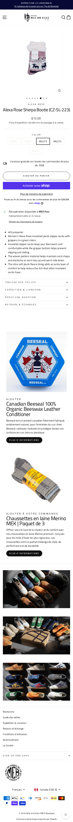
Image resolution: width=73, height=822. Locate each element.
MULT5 (36, 151)
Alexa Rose (36, 104)
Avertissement (11, 740)
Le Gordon (8, 745)
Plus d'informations (24, 440)
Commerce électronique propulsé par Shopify (36, 819)
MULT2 (29, 141)
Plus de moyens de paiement (36, 194)
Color (36, 134)
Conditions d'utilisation (15, 734)
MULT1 (14, 141)
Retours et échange (13, 728)
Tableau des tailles (20, 282)
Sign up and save (16, 755)
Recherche (8, 711)
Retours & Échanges (21, 304)
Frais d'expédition (18, 122)
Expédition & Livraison (23, 289)
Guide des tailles (11, 717)
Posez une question (20, 297)
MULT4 (57, 141)
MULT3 (43, 141)
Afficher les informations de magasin (25, 221)
